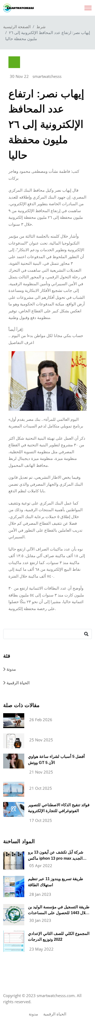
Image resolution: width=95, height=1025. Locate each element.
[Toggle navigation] (88, 6)
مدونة (11, 669)
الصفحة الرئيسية (17, 26)
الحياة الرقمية (18, 682)
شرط (41, 26)
